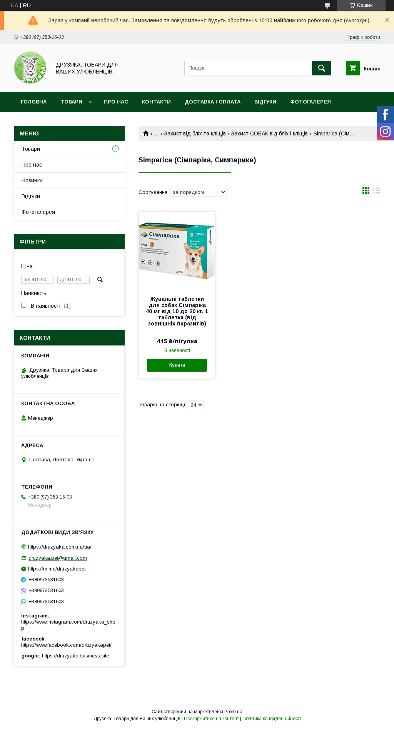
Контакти (156, 102)
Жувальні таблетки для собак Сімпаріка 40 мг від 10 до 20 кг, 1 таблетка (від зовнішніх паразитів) (177, 311)
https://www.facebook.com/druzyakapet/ (66, 645)
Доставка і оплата (212, 102)
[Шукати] (321, 68)
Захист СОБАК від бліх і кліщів (269, 133)
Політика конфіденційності (271, 718)
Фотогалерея (310, 102)
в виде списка (376, 192)
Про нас (116, 102)
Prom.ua (233, 711)
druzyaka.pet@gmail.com (57, 558)
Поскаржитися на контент (211, 718)
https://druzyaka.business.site (75, 656)
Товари (71, 102)
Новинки (32, 180)
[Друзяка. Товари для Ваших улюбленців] (30, 82)
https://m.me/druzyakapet (56, 569)
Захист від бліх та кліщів (195, 133)
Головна (34, 102)
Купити (177, 365)
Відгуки (265, 102)
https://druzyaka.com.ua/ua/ (60, 547)
